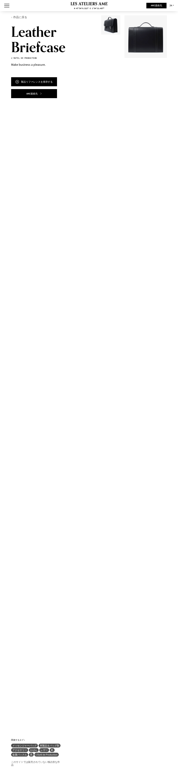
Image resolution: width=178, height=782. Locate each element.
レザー (44, 750)
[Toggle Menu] (6, 5)
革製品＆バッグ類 (49, 745)
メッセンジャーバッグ (24, 745)
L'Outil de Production (47, 754)
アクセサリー (19, 750)
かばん (33, 750)
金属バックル (19, 754)
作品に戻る (20, 17)
